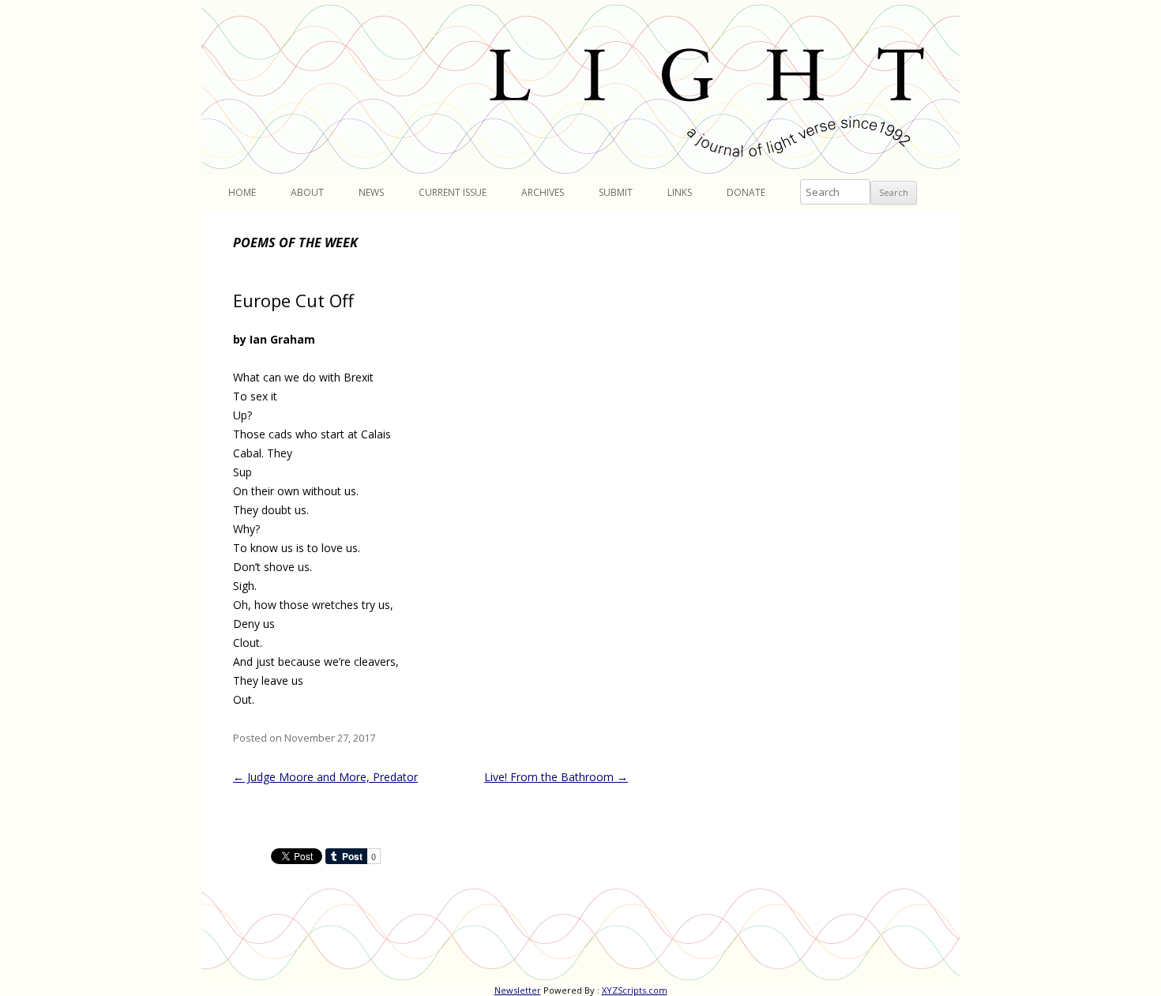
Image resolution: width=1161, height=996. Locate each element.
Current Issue (453, 192)
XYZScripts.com (634, 990)
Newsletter (517, 990)
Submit (616, 192)
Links (679, 192)
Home (242, 192)
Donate (746, 192)
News (371, 192)
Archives (542, 192)
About (307, 192)
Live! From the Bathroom (556, 776)
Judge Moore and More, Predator (325, 776)
